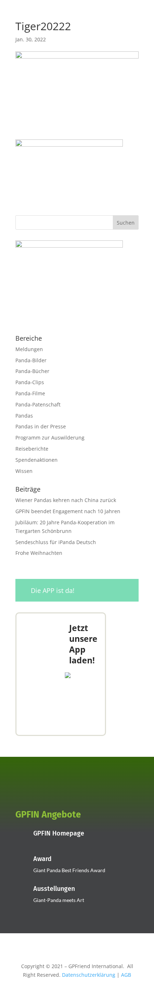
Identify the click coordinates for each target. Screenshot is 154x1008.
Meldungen (29, 349)
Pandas (24, 415)
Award (42, 859)
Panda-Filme (30, 393)
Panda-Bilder (31, 360)
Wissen (24, 471)
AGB (126, 974)
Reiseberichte (31, 448)
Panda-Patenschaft (38, 404)
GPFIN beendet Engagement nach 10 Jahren (67, 511)
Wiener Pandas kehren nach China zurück (65, 500)
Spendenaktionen (36, 459)
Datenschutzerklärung (88, 974)
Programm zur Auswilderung (50, 437)
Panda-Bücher (32, 371)
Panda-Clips (29, 382)
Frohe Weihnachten (38, 552)
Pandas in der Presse (40, 426)
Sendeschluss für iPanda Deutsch (55, 542)
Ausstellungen (54, 889)
